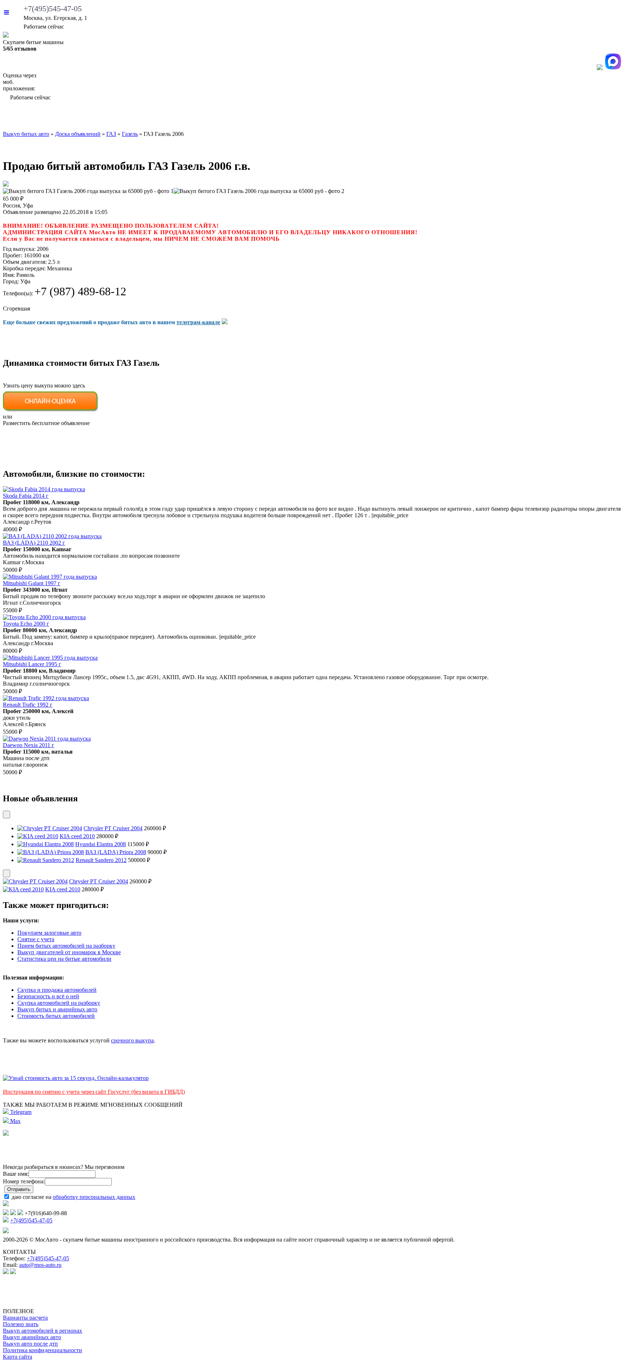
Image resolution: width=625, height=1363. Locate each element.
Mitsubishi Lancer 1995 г (32, 664)
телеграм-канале (198, 322)
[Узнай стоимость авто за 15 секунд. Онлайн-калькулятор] (76, 1078)
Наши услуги (297, 117)
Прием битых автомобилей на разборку (66, 946)
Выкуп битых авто (55, 117)
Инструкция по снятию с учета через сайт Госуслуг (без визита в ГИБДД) (94, 1092)
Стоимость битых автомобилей (56, 1016)
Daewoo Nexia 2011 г (28, 745)
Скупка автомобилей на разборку (58, 1003)
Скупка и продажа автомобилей (57, 990)
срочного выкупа (132, 1040)
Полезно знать (20, 1324)
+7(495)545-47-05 (53, 8)
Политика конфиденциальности (42, 1350)
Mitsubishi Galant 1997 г (31, 583)
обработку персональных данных (94, 1197)
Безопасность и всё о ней (48, 996)
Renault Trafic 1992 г (27, 705)
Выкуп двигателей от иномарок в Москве (69, 952)
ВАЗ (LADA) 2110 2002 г (34, 543)
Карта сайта (17, 1357)
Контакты (591, 117)
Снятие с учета (35, 939)
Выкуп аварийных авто (32, 1337)
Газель (130, 134)
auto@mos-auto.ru (40, 1265)
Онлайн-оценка (393, 117)
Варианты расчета (25, 1318)
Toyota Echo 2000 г (26, 624)
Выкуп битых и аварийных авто (57, 1009)
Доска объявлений (501, 117)
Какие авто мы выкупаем (179, 117)
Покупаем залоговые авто (49, 933)
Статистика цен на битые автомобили (64, 959)
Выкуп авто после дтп (30, 1344)
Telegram (20, 1112)
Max (15, 1121)
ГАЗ (111, 134)
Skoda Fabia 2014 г (25, 496)
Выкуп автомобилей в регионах (42, 1331)
